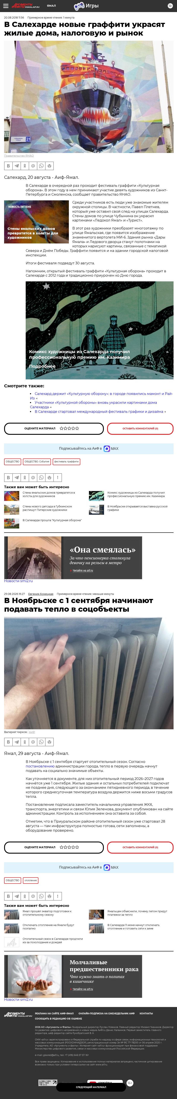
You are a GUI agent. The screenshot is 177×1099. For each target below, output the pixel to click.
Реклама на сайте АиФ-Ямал (54, 1013)
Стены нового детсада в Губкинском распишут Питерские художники (47, 508)
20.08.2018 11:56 (14, 17)
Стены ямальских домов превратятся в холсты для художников (49, 494)
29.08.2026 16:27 (14, 593)
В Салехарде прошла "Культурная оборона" (52, 520)
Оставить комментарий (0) (140, 428)
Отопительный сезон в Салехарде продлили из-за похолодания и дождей (53, 940)
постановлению (40, 766)
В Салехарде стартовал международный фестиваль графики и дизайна (99, 412)
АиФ (32, 732)
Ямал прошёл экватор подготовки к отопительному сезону (47, 913)
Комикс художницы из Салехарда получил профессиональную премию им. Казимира (79, 354)
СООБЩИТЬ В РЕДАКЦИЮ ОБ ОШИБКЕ (58, 1018)
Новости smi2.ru (18, 581)
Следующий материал (91, 1087)
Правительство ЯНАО (19, 155)
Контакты (146, 1013)
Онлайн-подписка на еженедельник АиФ (107, 1013)
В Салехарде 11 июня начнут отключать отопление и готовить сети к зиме (133, 926)
